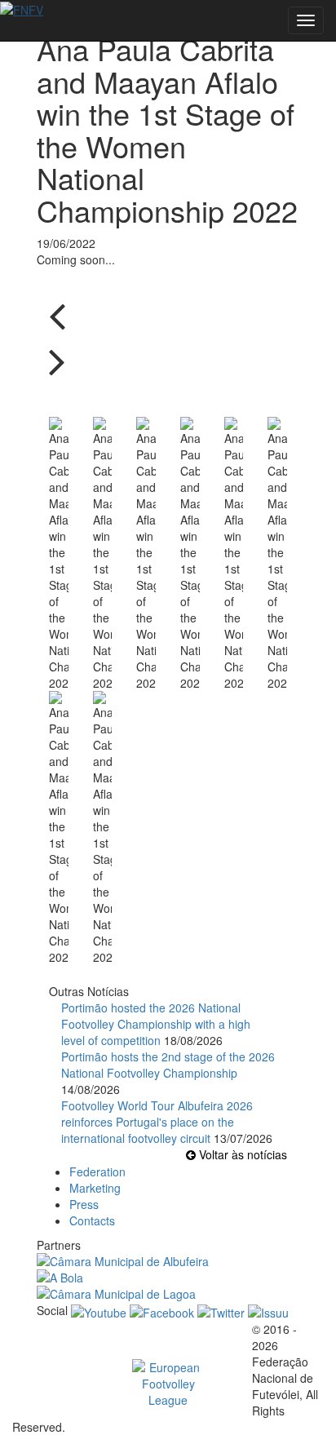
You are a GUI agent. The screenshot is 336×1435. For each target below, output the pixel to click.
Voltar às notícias (241, 1154)
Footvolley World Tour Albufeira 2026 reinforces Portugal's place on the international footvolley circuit (157, 1121)
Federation (97, 1171)
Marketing (95, 1188)
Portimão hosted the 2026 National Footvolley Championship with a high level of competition (155, 1023)
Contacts (92, 1220)
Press (84, 1204)
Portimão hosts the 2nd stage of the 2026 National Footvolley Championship (168, 1064)
